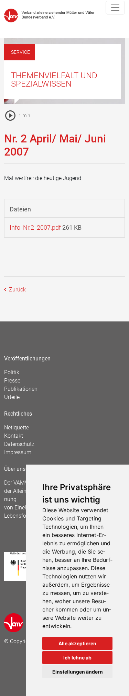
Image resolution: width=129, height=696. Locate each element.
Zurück (17, 289)
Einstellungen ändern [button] (77, 672)
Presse (12, 380)
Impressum (17, 452)
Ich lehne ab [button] (77, 657)
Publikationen (20, 389)
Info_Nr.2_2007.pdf (35, 227)
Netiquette (16, 427)
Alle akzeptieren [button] (77, 643)
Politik (11, 372)
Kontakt (13, 435)
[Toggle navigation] (115, 7)
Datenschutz (19, 444)
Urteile (12, 397)
